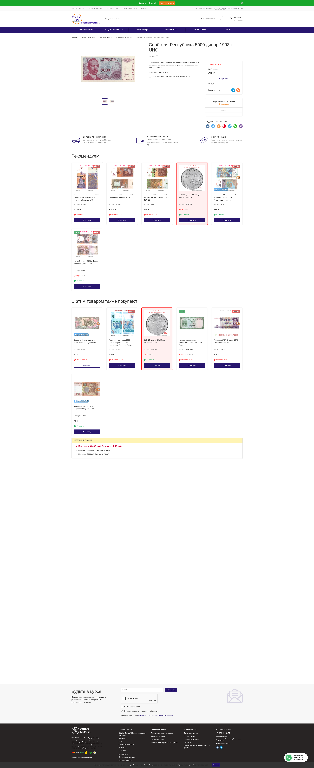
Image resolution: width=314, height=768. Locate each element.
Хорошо (216, 765)
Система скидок (112, 8)
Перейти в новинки (167, 3)
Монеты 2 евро (200, 30)
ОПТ (228, 30)
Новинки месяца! (86, 30)
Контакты (144, 8)
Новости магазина (95, 8)
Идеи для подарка (158, 736)
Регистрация (238, 8)
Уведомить (224, 78)
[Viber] (241, 126)
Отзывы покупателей (129, 8)
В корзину (87, 220)
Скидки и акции (189, 736)
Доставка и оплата (78, 8)
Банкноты (122, 751)
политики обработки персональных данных (155, 715)
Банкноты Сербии (122, 37)
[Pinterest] (224, 126)
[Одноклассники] (219, 126)
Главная (75, 37)
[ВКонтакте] (207, 126)
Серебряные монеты (126, 744)
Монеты (121, 748)
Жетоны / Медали (125, 760)
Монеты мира (142, 30)
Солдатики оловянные (114, 30)
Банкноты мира (171, 30)
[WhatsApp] (235, 126)
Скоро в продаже (157, 739)
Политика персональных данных (82, 757)
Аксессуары (123, 754)
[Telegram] (230, 126)
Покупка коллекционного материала (164, 742)
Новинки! (122, 738)
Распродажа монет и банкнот (162, 733)
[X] (213, 126)
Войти (230, 8)
